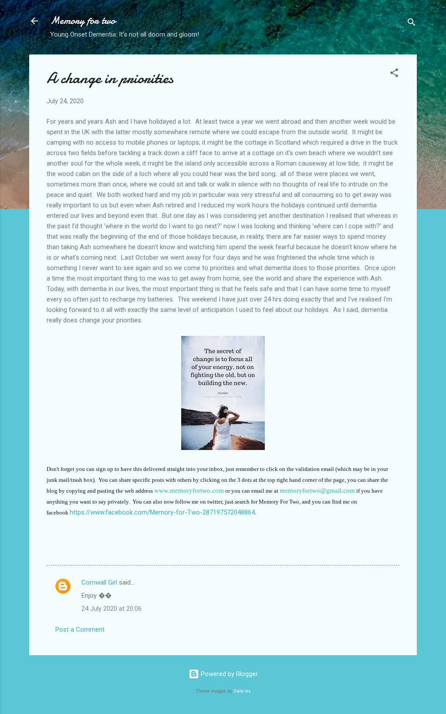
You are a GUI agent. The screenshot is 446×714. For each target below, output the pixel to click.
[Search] (411, 23)
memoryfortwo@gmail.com (317, 490)
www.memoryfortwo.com (189, 490)
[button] (394, 74)
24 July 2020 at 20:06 (111, 608)
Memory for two (82, 21)
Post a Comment (80, 629)
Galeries (242, 691)
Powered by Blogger (228, 674)
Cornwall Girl (99, 582)
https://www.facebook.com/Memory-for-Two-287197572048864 (162, 512)
